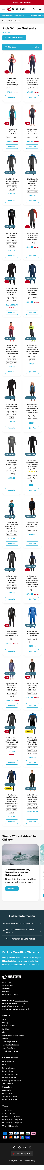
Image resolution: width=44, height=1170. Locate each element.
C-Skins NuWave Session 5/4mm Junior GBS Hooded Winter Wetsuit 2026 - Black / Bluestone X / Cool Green (32, 581)
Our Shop (5, 1023)
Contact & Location (8, 1026)
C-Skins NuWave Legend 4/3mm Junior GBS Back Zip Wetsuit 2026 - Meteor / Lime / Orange (32, 349)
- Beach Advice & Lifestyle (10, 1051)
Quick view (11, 97)
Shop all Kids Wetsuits (15, 38)
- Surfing (5, 1038)
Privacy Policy (6, 1090)
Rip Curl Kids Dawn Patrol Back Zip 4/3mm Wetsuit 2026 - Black (32, 687)
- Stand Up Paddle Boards (10, 1045)
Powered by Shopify (29, 1161)
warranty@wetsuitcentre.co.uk (19, 1009)
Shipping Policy (7, 1087)
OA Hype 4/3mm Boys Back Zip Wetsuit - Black (32, 132)
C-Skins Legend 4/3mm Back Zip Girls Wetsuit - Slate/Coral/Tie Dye (12, 81)
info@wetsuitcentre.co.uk (15, 1006)
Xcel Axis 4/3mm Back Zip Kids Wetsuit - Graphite (11, 463)
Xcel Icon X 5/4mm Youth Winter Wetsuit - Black (11, 235)
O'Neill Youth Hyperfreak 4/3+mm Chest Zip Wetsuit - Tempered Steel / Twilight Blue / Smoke (11, 799)
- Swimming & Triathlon (9, 1042)
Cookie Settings (7, 1093)
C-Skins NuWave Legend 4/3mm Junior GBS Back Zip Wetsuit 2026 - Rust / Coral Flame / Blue (12, 349)
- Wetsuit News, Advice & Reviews (13, 1035)
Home (4, 21)
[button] (3, 9)
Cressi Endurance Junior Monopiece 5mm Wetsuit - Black (11, 634)
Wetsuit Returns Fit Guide (10, 1074)
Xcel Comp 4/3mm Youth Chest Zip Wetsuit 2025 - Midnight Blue (32, 291)
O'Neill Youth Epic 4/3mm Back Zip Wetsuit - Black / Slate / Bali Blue (32, 741)
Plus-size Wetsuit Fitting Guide (12, 1123)
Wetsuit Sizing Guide (9, 1113)
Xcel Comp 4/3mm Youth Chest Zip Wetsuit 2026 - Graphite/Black (11, 579)
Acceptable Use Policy (9, 1096)
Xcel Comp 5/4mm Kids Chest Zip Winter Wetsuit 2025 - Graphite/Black (12, 741)
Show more (6, 33)
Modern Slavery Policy (9, 1100)
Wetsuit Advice (7, 1110)
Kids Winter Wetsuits (14, 21)
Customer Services (8, 1062)
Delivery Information (8, 1068)
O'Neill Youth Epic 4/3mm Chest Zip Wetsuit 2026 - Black (11, 406)
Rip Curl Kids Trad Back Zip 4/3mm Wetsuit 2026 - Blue (32, 525)
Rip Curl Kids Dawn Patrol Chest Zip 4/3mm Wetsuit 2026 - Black (32, 798)
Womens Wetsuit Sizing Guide (12, 1120)
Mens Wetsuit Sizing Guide (11, 1116)
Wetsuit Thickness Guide (10, 1126)
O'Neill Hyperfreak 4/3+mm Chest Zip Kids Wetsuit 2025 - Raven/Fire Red (32, 236)
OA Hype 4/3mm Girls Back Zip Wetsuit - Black (12, 132)
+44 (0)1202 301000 (18, 1003)
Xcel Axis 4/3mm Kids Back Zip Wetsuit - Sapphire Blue (32, 634)
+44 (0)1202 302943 (21, 1000)
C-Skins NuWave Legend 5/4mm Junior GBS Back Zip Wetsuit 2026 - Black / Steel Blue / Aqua (32, 408)
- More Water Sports (8, 1048)
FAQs (4, 1065)
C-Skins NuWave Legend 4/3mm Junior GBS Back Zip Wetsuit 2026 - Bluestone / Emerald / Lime (11, 527)
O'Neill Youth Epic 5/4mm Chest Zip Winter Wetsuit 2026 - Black (11, 291)
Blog (3, 1032)
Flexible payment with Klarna (11, 1081)
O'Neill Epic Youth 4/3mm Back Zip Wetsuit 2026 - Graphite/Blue (32, 182)
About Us (5, 1019)
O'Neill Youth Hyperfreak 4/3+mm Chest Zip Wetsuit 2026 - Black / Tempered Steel (32, 465)
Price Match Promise (9, 1077)
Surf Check (5, 1029)
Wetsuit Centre (18, 1161)
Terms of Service (7, 1084)
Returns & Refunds (8, 1071)
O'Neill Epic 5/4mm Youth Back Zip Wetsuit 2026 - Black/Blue (12, 181)
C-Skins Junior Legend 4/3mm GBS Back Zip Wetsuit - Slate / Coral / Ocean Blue (32, 81)
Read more (11, 888)
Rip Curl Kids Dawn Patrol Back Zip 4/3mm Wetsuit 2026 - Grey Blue (11, 687)
